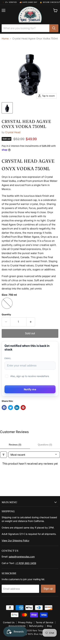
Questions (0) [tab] (45, 444)
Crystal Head (12, 132)
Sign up (48, 588)
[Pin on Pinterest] (23, 407)
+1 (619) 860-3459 (25, 563)
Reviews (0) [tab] (15, 444)
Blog (49, 626)
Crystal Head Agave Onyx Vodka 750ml (26, 124)
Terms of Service (44, 622)
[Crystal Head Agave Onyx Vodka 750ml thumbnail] (7, 107)
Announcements (17, 626)
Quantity (6, 314)
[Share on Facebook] (4, 407)
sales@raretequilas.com (22, 556)
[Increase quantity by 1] (30, 321)
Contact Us (8, 622)
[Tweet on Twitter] (10, 407)
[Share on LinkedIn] (16, 407)
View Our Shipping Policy (15, 540)
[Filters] (3, 454)
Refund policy (36, 626)
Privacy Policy (25, 622)
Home (5, 38)
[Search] (53, 28)
